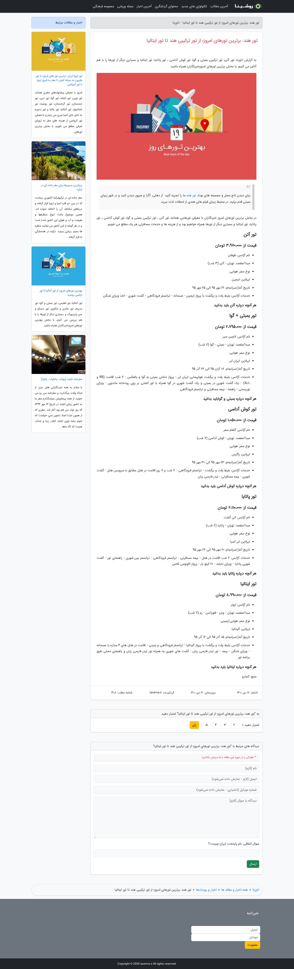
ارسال (253, 863)
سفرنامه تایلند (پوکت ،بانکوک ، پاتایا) (61, 379)
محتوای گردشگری (166, 6)
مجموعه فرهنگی (103, 6)
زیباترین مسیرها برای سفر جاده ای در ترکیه (61, 187)
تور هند (191, 195)
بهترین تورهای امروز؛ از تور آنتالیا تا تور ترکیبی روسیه (61, 293)
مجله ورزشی (125, 6)
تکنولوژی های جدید (194, 6)
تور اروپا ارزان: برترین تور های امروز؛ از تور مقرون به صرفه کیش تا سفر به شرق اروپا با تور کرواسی (59, 80)
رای (194, 724)
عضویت (252, 944)
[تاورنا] (248, 6)
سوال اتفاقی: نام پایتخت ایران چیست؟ (233, 843)
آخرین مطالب (219, 6)
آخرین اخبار (144, 6)
